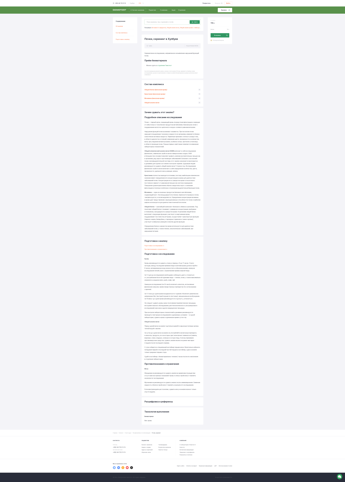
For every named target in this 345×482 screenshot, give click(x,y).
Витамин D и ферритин (159, 27)
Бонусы (217, 3)
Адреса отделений (147, 449)
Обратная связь (146, 452)
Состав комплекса (121, 33)
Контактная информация (187, 449)
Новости (182, 447)
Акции (173, 10)
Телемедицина (162, 444)
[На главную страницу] (119, 10)
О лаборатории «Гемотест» (188, 444)
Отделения (181, 10)
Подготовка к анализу (123, 39)
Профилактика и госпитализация (141, 433)
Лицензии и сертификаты (187, 452)
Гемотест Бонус (163, 449)
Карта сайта (180, 466)
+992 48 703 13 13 (120, 3)
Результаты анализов (164, 447)
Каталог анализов (147, 444)
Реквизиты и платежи (186, 454)
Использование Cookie (225, 466)
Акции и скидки (146, 447)
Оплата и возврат (191, 466)
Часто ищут (128, 433)
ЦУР (215, 466)
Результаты (206, 3)
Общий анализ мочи (173, 27)
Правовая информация (205, 466)
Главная (115, 433)
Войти (228, 3)
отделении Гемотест (164, 65)
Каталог (121, 433)
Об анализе (119, 26)
